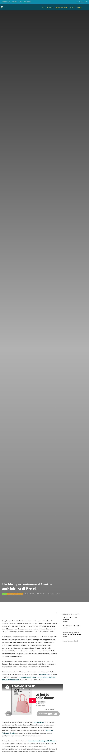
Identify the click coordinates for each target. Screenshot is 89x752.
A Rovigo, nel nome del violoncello (70, 618)
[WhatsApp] (29, 614)
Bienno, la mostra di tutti (70, 641)
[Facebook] (68, 2)
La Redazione (41, 593)
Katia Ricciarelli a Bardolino (72, 626)
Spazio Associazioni (15, 594)
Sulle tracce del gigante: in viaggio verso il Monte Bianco (72, 633)
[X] (24, 614)
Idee (4, 594)
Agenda (65, 621)
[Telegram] (39, 614)
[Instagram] (73, 2)
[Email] (34, 614)
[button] (86, 7)
